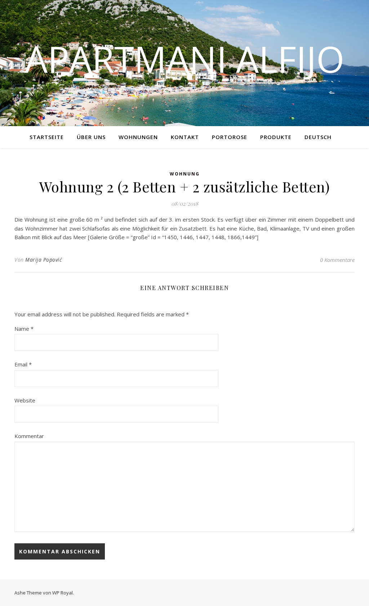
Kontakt (185, 137)
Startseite (47, 137)
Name (24, 328)
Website (24, 400)
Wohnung (185, 174)
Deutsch (318, 137)
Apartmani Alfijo (184, 59)
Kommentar (29, 436)
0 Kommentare (337, 259)
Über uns (91, 137)
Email (23, 364)
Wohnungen (138, 137)
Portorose (229, 137)
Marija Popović (43, 259)
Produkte (276, 137)
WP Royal (62, 592)
